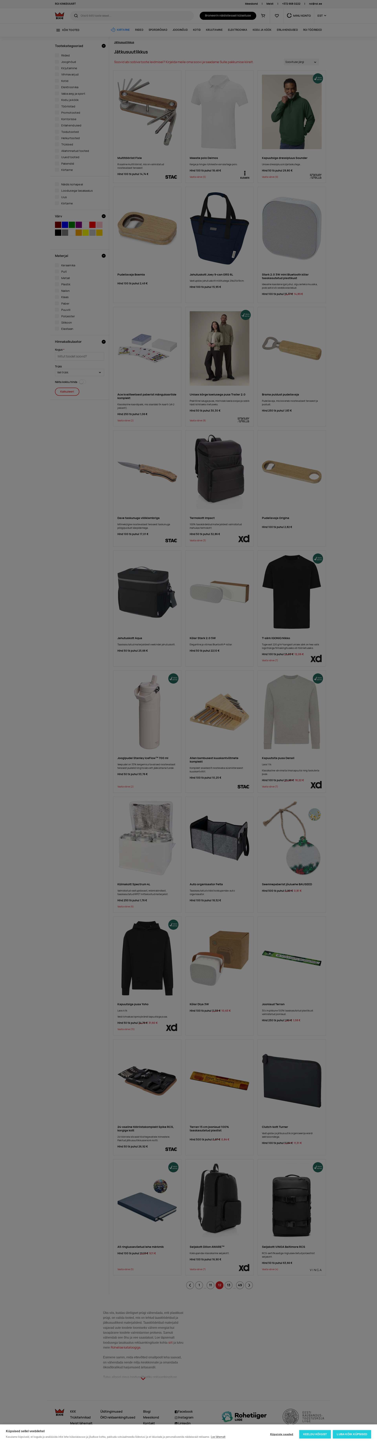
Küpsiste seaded (281, 1434)
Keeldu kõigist (315, 1434)
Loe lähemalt (218, 1436)
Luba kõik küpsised (352, 1434)
